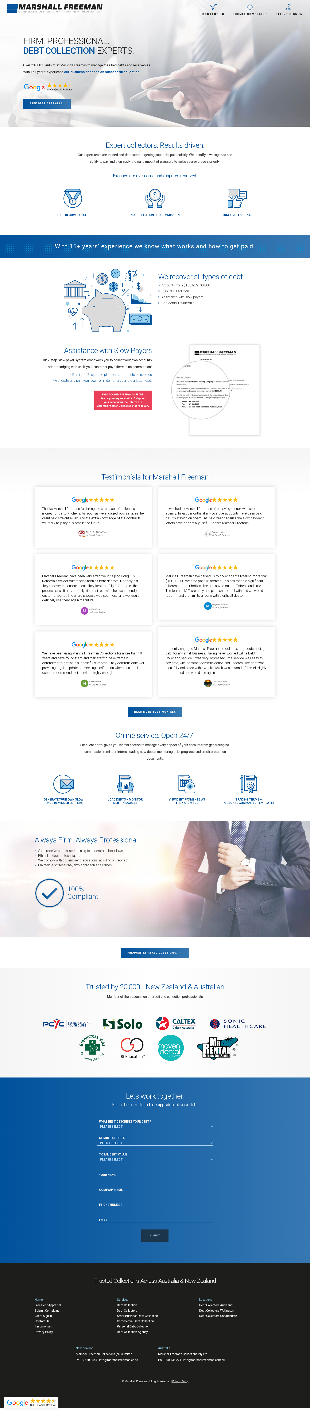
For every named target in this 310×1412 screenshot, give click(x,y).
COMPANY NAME (109, 1186)
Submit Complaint (47, 1310)
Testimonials (43, 1326)
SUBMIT (155, 1235)
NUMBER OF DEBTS (112, 1138)
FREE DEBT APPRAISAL (47, 103)
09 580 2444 (89, 1360)
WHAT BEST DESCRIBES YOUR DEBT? (125, 1121)
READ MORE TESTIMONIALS (155, 711)
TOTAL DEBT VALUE (113, 1154)
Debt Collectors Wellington (216, 1310)
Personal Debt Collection (133, 1326)
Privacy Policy (44, 1332)
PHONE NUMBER (108, 1201)
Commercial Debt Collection (135, 1321)
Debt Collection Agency (132, 1332)
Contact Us (42, 1321)
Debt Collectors (127, 1310)
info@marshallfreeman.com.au (204, 1360)
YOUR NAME (106, 1170)
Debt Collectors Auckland (216, 1305)
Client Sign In (43, 1316)
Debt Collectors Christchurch (218, 1316)
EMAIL (102, 1216)
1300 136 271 (172, 1360)
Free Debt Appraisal (48, 1305)
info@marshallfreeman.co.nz (118, 1360)
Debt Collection (127, 1305)
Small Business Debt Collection (137, 1316)
